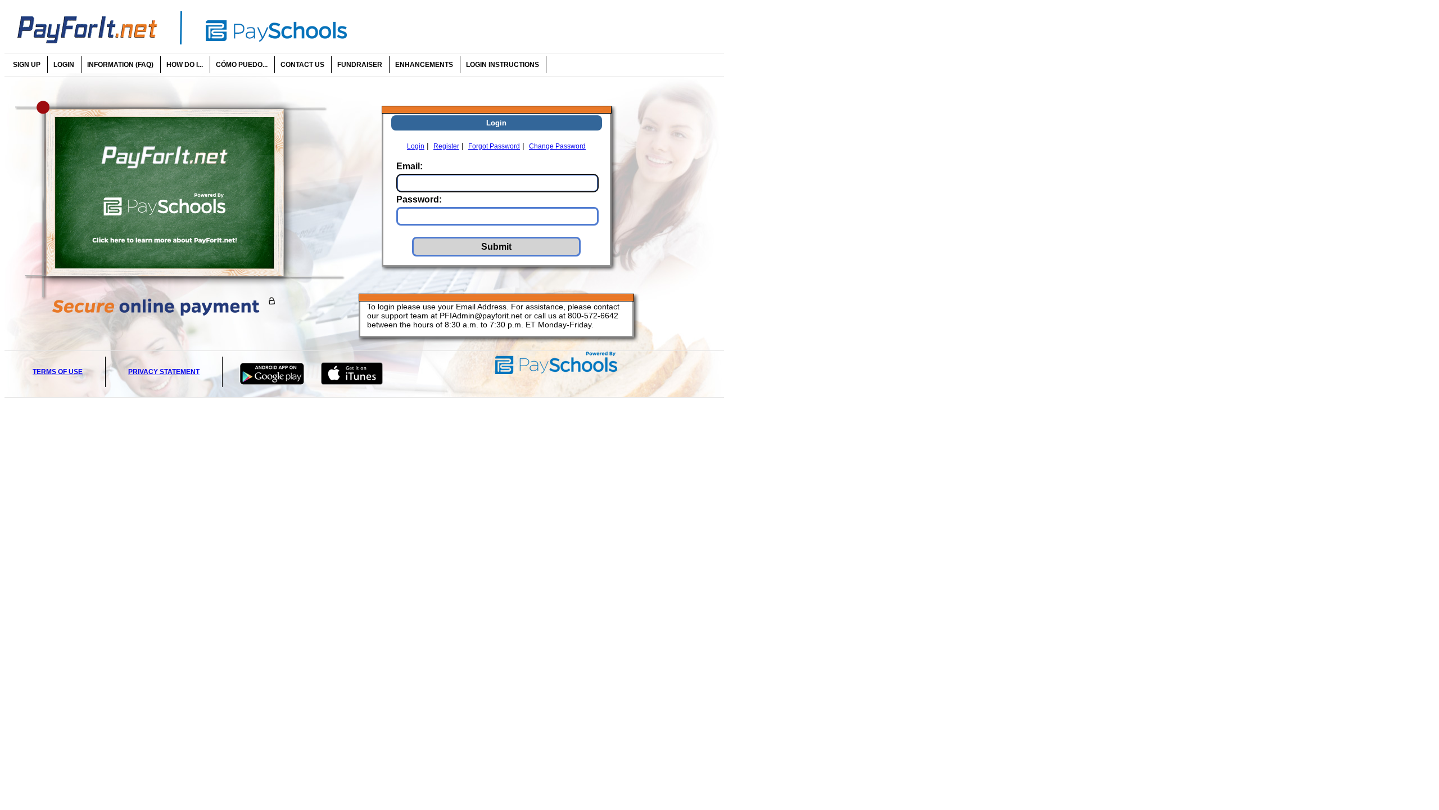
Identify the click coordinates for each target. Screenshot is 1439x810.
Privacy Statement (164, 372)
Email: (409, 166)
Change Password (557, 146)
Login (415, 146)
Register (446, 146)
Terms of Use (58, 372)
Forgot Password (494, 146)
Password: (419, 199)
